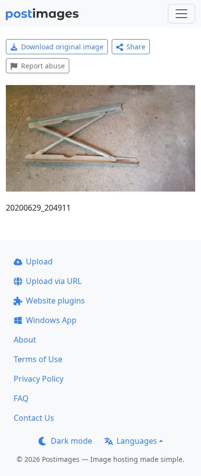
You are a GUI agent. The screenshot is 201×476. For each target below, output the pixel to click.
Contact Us (34, 417)
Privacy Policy (38, 378)
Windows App (51, 320)
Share (135, 46)
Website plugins (55, 300)
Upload (39, 261)
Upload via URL (53, 281)
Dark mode (71, 440)
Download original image (62, 46)
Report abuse (43, 65)
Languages (137, 440)
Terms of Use (38, 359)
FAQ (21, 398)
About (25, 339)
